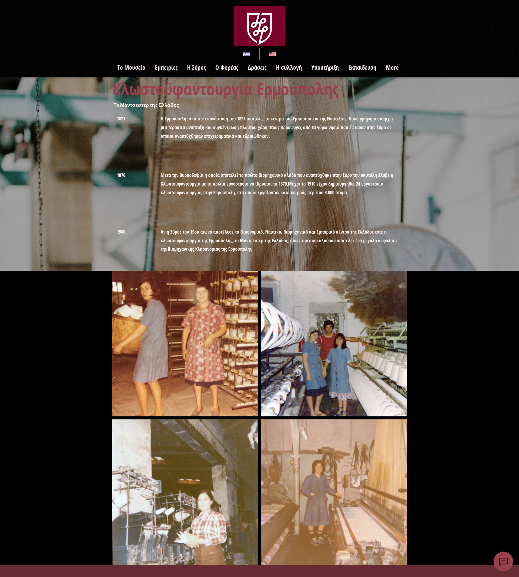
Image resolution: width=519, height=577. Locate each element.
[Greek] (247, 54)
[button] (131, 67)
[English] (272, 54)
